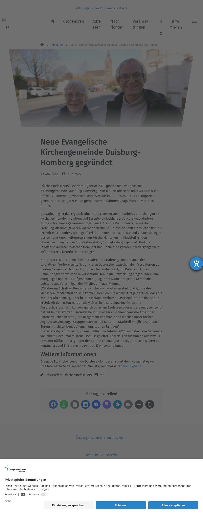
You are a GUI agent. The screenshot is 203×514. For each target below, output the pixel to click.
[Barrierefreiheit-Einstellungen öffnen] (196, 263)
